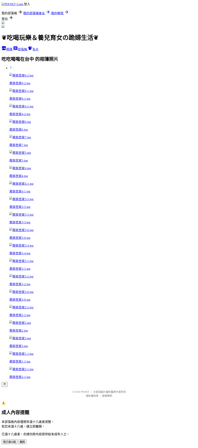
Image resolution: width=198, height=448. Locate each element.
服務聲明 (107, 395)
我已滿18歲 (9, 441)
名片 (35, 49)
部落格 (23, 49)
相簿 (9, 49)
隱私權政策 (92, 395)
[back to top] (5, 384)
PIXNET (85, 391)
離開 (22, 441)
